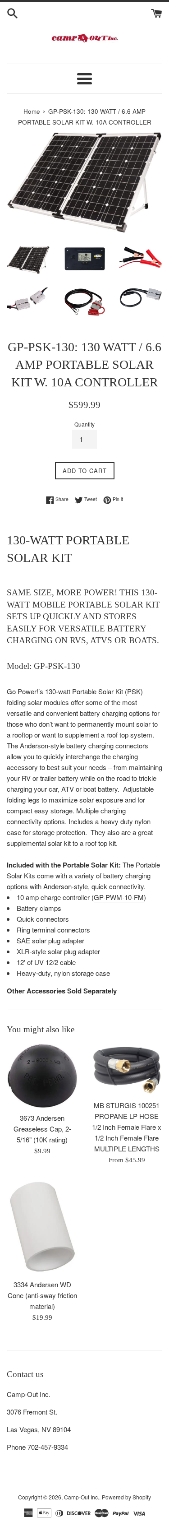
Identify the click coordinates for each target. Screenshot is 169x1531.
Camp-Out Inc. (81, 1497)
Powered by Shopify (126, 1497)
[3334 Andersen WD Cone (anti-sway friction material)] (42, 1226)
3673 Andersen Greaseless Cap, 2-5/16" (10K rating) (42, 1128)
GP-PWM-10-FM (119, 897)
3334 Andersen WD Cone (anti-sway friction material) (42, 1295)
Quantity (84, 424)
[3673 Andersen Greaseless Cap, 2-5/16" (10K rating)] (42, 1076)
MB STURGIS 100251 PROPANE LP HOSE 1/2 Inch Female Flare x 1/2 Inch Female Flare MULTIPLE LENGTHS (126, 1126)
